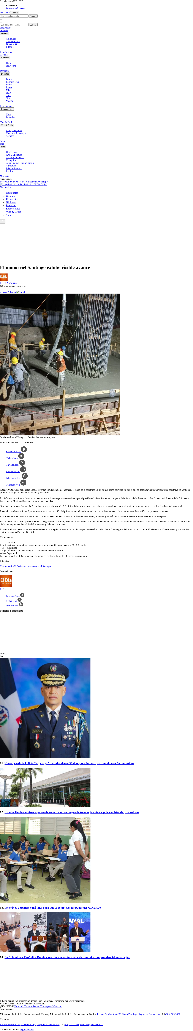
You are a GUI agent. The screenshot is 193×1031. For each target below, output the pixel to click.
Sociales (10, 136)
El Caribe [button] (18, 566)
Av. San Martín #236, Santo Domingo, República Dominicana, (30, 1024)
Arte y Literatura (14, 130)
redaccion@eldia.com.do (91, 1024)
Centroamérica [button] (7, 566)
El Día (3, 283)
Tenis (8, 98)
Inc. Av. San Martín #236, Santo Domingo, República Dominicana (128, 1014)
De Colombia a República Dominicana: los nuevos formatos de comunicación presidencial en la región (67, 957)
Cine (8, 114)
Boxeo (9, 79)
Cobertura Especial (15, 157)
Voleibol (10, 101)
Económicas (6, 52)
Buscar (33, 16)
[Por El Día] (4, 280)
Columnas (11, 38)
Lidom (9, 87)
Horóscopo (11, 152)
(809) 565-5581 (172, 1014)
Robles (9, 171)
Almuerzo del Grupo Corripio (20, 163)
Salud (2, 141)
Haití (8, 63)
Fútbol (9, 84)
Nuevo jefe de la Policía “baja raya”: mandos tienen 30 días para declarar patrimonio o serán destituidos (69, 763)
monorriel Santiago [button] (42, 566)
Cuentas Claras (13, 41)
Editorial (10, 47)
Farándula (11, 117)
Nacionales (5, 27)
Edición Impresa (14, 168)
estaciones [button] (28, 566)
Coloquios (11, 160)
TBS (8, 95)
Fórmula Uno (12, 82)
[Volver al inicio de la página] (2, 221)
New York (11, 65)
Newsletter (5, 176)
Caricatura (11, 165)
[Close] (1, 22)
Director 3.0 (11, 44)
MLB (8, 90)
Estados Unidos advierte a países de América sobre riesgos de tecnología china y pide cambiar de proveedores (72, 812)
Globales (4, 54)
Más (2, 143)
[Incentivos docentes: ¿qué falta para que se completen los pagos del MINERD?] (96, 860)
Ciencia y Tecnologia (16, 133)
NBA (8, 92)
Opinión (4, 30)
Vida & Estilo (6, 122)
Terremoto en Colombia (15, 8)
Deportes (4, 71)
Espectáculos (6, 106)
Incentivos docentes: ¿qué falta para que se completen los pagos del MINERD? (53, 907)
